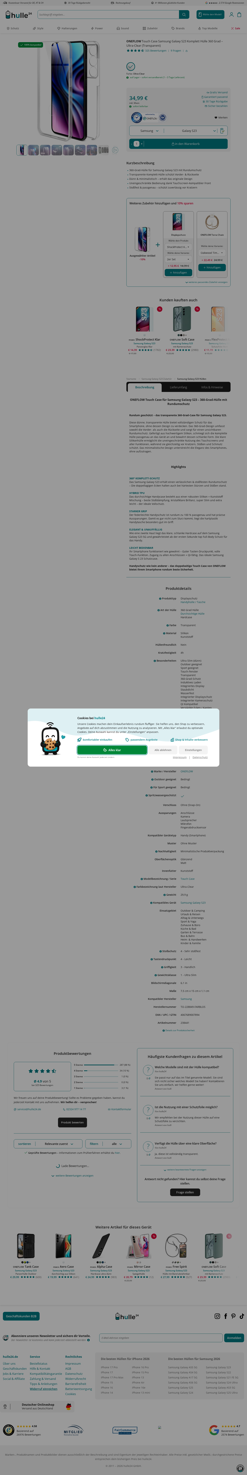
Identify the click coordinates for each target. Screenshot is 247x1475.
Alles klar (114, 750)
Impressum (180, 757)
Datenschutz (200, 757)
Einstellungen (193, 750)
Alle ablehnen (163, 750)
